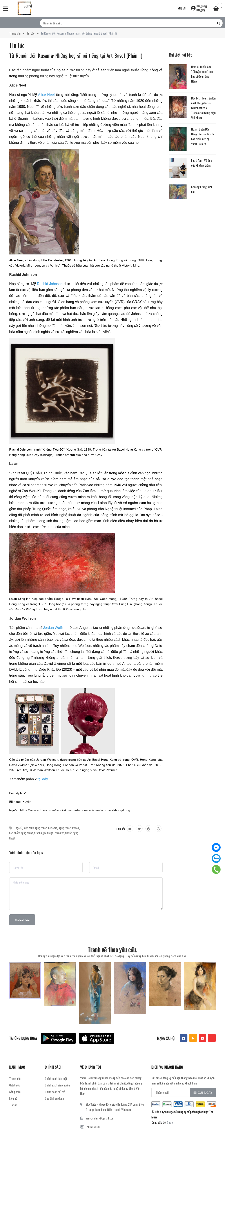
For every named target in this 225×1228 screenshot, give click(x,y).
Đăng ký (200, 10)
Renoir (75, 827)
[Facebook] (216, 847)
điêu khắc (87, 633)
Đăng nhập (201, 6)
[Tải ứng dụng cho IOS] (96, 1038)
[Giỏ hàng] (216, 9)
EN (184, 8)
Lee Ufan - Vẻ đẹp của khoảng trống (201, 163)
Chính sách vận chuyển (57, 1085)
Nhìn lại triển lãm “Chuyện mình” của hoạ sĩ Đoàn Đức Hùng (202, 73)
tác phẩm (112, 284)
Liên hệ (13, 1098)
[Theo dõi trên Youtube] (202, 1038)
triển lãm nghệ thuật (123, 70)
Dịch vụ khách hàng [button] (167, 1067)
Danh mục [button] (17, 1067)
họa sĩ (19, 827)
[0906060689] (216, 869)
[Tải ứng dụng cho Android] (58, 1038)
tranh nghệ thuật (43, 832)
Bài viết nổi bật (180, 55)
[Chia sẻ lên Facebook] (130, 828)
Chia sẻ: (120, 828)
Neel (141, 136)
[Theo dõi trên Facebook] (183, 1038)
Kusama (52, 827)
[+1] (158, 828)
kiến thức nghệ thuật (35, 827)
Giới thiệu (14, 1085)
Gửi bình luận (22, 920)
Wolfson (84, 646)
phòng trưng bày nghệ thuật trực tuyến (59, 76)
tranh (50, 527)
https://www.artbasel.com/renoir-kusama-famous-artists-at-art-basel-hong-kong (75, 810)
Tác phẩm (17, 628)
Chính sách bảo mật (56, 1078)
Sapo (170, 1122)
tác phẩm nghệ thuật (33, 70)
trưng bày (83, 70)
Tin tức (13, 1105)
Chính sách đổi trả (55, 1091)
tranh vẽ (59, 832)
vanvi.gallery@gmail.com (100, 1118)
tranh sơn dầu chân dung (84, 107)
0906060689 (93, 1127)
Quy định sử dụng (54, 1098)
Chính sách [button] (54, 1067)
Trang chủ (14, 1078)
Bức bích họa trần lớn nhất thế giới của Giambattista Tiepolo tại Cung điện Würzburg (203, 108)
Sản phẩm (14, 1091)
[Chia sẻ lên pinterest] (148, 828)
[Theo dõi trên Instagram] (212, 1038)
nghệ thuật (67, 515)
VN (179, 8)
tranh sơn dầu (28, 503)
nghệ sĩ (124, 107)
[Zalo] (216, 858)
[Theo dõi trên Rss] (193, 1038)
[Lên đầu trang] (214, 1213)
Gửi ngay (205, 1092)
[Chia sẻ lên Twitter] (139, 828)
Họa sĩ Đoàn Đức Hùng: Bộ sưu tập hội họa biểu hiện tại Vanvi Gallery (203, 136)
